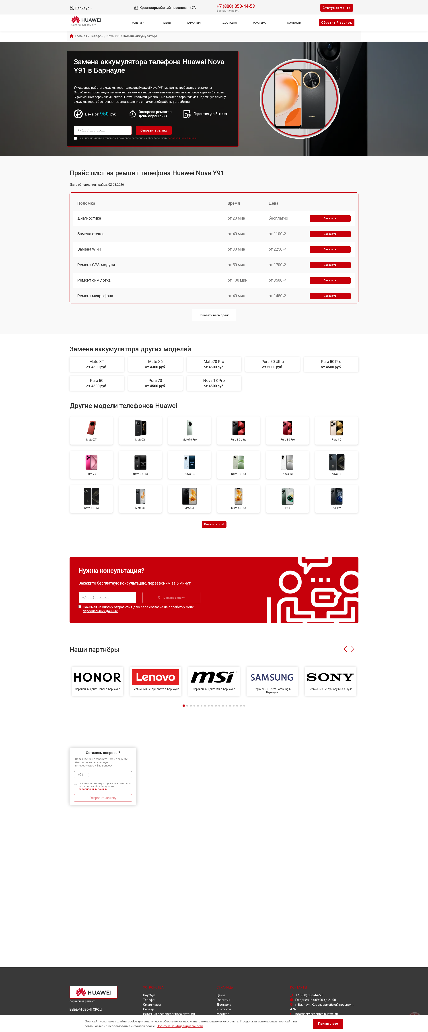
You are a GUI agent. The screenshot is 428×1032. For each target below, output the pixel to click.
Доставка (229, 22)
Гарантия (194, 22)
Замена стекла (90, 233)
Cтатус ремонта (337, 8)
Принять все (328, 1023)
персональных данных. (182, 138)
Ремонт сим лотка (94, 280)
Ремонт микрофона (95, 295)
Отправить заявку (153, 130)
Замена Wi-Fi (89, 249)
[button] (345, 649)
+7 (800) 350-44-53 (236, 6)
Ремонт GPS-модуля (96, 264)
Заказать (330, 218)
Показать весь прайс (214, 315)
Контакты (294, 22)
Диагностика (89, 218)
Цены (167, 22)
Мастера (259, 22)
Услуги (137, 22)
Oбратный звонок (336, 22)
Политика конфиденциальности (180, 1026)
